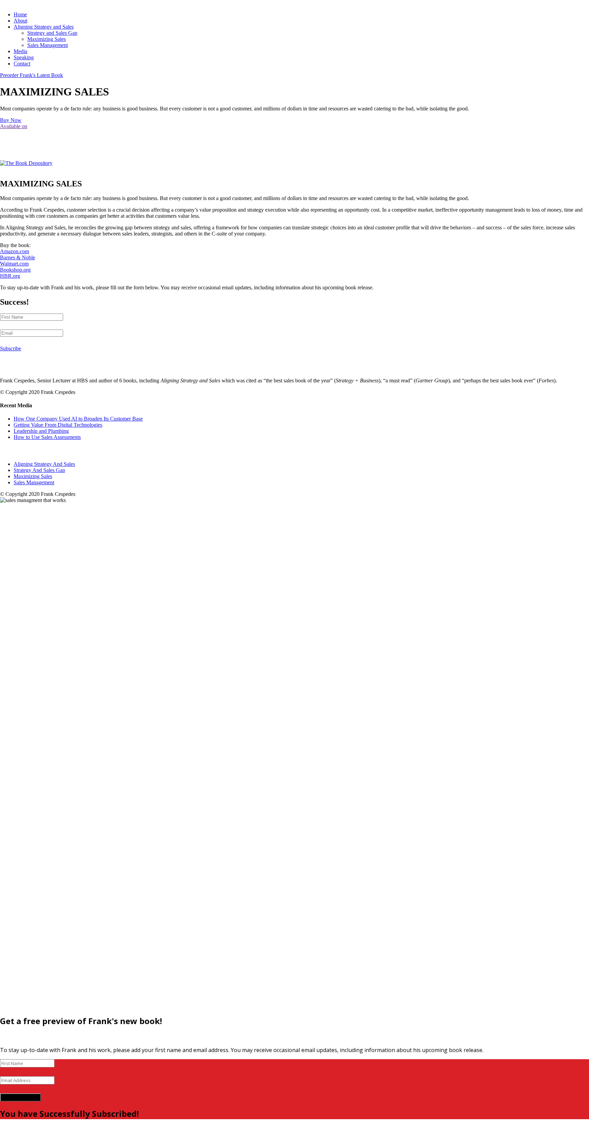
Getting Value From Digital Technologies (58, 425)
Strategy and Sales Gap (52, 33)
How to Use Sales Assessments (47, 437)
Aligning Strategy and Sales (44, 27)
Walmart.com (14, 264)
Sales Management (47, 45)
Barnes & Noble (17, 257)
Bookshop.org (15, 270)
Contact (22, 63)
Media (20, 51)
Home (20, 14)
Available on (13, 126)
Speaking (24, 57)
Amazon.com (14, 251)
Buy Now (10, 120)
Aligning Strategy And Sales (44, 464)
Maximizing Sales (46, 39)
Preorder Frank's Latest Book (31, 75)
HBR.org (10, 276)
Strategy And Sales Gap (39, 470)
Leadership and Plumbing (41, 431)
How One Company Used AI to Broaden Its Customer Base (78, 419)
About (20, 21)
